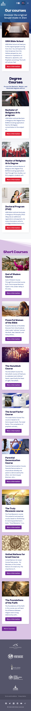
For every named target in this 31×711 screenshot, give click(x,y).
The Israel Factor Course (14, 413)
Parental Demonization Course (12, 460)
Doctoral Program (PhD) (14, 208)
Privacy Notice (22, 696)
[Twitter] (9, 703)
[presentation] (15, 30)
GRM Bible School (14, 41)
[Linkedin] (17, 703)
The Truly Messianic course (14, 509)
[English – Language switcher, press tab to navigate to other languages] (23, 3)
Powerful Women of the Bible (14, 321)
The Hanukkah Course (13, 367)
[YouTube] (21, 703)
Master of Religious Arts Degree (15, 162)
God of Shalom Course (13, 275)
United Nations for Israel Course (15, 555)
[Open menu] (27, 3)
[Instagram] (13, 703)
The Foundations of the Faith (14, 601)
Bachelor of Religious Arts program (12, 112)
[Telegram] (25, 703)
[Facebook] (6, 703)
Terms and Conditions (11, 696)
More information (14, 66)
